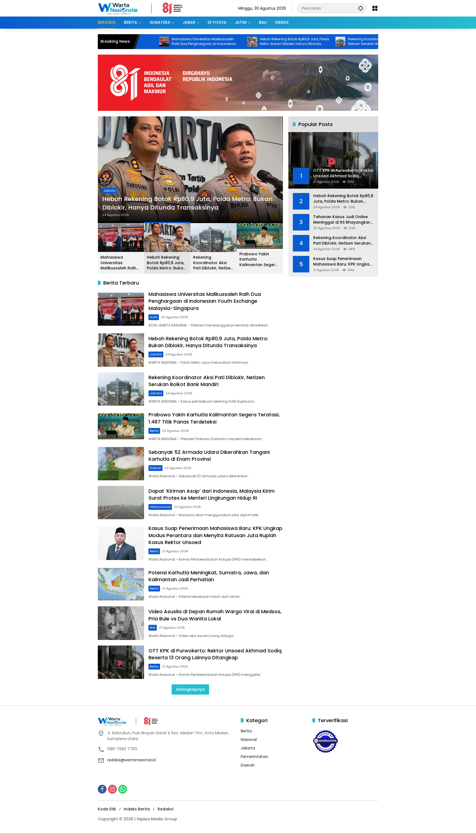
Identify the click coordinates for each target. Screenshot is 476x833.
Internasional (160, 507)
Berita (154, 430)
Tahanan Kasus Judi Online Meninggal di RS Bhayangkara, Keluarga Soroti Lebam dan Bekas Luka (343, 219)
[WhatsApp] (122, 789)
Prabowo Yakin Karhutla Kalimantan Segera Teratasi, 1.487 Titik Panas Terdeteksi (258, 259)
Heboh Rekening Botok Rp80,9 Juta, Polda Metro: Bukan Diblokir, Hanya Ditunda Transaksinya (261, 41)
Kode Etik (107, 809)
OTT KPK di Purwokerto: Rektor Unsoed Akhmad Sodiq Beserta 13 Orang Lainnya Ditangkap (215, 654)
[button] (360, 8)
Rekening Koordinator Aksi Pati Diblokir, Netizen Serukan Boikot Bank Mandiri (347, 41)
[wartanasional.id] (146, 8)
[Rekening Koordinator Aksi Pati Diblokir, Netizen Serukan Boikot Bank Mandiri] (307, 42)
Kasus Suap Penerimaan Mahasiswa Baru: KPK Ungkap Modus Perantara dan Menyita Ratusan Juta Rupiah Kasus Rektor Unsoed (215, 535)
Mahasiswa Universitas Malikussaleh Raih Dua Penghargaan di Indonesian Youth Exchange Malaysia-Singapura (171, 41)
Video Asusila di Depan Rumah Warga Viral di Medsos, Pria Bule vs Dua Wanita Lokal (215, 615)
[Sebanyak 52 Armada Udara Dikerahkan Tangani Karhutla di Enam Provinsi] (121, 463)
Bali (152, 627)
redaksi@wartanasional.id (131, 760)
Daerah (155, 468)
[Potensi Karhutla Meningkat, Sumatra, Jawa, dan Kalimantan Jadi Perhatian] (121, 584)
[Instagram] (112, 789)
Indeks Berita (137, 809)
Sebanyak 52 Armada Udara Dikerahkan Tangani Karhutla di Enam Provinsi (209, 455)
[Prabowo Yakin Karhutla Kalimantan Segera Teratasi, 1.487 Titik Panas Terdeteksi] (121, 426)
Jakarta (110, 190)
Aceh (154, 317)
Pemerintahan (254, 756)
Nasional (249, 739)
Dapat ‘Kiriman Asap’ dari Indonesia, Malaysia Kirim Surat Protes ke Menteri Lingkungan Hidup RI (211, 494)
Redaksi (165, 809)
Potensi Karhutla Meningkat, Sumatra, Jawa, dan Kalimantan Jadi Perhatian (208, 576)
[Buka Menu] (375, 8)
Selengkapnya (190, 689)
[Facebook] (102, 789)
